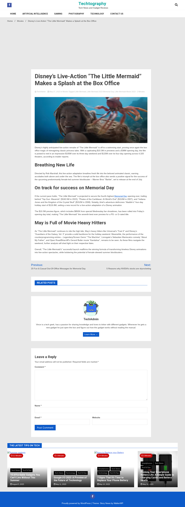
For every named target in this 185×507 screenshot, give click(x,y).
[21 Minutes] (27, 452)
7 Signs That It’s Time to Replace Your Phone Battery (112, 479)
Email (38, 417)
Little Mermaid (80, 92)
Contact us (116, 14)
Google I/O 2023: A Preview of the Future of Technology (70, 479)
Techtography (92, 3)
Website (96, 417)
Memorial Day (120, 196)
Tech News (15, 470)
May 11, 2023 (60, 484)
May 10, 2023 (104, 484)
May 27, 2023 (55, 92)
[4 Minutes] (114, 452)
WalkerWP (118, 503)
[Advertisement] (92, 45)
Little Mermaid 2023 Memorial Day (100, 92)
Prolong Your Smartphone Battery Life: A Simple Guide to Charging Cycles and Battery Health (157, 476)
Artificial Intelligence (35, 14)
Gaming (58, 14)
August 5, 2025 (18, 484)
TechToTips (27, 470)
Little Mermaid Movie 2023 (125, 92)
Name (38, 405)
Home (13, 14)
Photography (76, 14)
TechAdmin (41, 92)
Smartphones (103, 469)
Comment (40, 367)
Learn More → (91, 334)
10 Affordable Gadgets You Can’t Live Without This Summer (25, 477)
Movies (65, 92)
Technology (97, 14)
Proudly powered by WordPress (76, 503)
